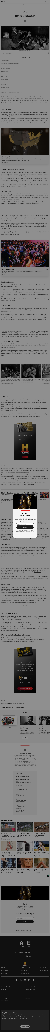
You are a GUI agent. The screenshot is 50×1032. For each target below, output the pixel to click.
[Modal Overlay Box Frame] (25, 516)
